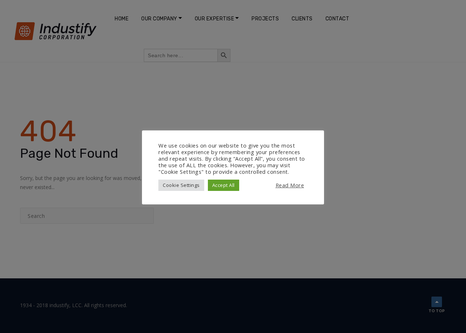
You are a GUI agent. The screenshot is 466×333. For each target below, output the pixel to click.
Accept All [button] (223, 185)
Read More (290, 185)
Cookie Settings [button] (181, 185)
